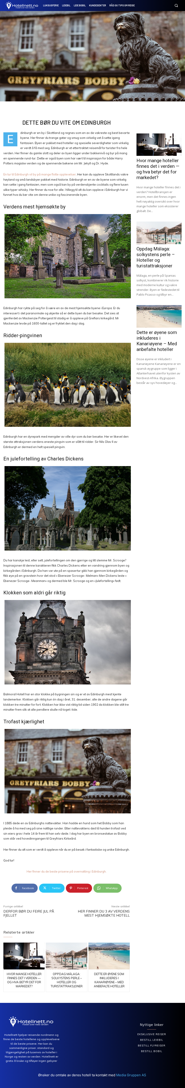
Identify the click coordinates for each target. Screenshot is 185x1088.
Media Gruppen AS (131, 1075)
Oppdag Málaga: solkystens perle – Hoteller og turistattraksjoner (155, 257)
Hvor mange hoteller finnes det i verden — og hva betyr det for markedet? (157, 169)
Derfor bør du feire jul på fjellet (28, 913)
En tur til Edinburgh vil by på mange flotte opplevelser (39, 174)
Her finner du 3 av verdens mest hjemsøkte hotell (104, 913)
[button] (176, 5)
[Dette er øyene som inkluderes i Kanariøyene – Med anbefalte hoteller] (109, 956)
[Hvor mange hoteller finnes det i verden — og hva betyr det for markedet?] (24, 956)
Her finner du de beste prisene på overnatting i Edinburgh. (66, 871)
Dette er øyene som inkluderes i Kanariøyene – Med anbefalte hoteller (156, 341)
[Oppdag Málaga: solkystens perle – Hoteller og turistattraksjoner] (66, 956)
